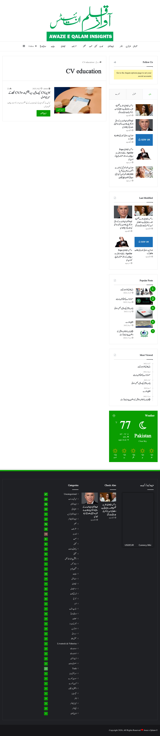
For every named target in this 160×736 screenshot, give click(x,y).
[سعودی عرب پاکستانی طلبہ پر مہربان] (144, 301)
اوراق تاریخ (43, 46)
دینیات (53, 46)
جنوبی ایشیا (74, 509)
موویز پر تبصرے (72, 678)
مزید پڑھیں (43, 113)
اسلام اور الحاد (73, 648)
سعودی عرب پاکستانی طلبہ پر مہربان (124, 299)
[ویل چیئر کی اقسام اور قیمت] (144, 291)
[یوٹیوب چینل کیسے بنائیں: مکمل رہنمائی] (144, 312)
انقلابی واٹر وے (129, 322)
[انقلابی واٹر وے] (144, 324)
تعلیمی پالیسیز (73, 568)
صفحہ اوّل (135, 46)
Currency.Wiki (145, 545)
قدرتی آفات (73, 593)
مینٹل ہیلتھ (74, 638)
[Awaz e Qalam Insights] (80, 20)
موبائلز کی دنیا (73, 673)
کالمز (121, 46)
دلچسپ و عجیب (73, 608)
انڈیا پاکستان (74, 713)
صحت (90, 46)
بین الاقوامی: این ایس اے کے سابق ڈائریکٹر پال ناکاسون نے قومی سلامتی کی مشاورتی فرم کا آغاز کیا (123, 124)
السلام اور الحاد (73, 653)
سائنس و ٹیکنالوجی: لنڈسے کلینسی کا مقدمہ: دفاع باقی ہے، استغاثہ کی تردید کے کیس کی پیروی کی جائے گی (124, 109)
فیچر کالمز (74, 708)
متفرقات (74, 46)
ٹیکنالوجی (63, 46)
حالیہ (150, 94)
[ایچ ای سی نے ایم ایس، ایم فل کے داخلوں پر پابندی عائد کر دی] (144, 333)
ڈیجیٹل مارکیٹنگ (72, 688)
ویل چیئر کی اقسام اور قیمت (126, 289)
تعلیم (84, 46)
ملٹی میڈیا (74, 693)
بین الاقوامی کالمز (72, 519)
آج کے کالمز (73, 703)
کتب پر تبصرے (73, 683)
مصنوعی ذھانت (73, 663)
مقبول (134, 94)
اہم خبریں (128, 46)
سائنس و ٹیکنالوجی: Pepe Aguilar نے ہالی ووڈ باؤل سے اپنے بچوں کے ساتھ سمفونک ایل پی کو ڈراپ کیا (124, 154)
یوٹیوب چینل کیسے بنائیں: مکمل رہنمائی (123, 308)
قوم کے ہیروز (73, 623)
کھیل (95, 46)
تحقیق (75, 554)
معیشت (74, 618)
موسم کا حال (73, 588)
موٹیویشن (74, 578)
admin (45, 88)
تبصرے (117, 94)
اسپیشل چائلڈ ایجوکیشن (71, 559)
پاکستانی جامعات (72, 549)
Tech (74, 668)
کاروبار (101, 46)
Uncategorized (70, 494)
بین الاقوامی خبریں (72, 514)
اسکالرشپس (74, 563)
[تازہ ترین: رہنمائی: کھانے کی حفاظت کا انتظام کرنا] (144, 140)
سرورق (98, 62)
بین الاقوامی (111, 46)
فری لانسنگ (73, 658)
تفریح (75, 598)
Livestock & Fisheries (67, 643)
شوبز (75, 603)
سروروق (74, 633)
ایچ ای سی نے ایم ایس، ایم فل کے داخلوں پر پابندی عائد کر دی (125, 333)
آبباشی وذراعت (72, 499)
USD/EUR (129, 545)
